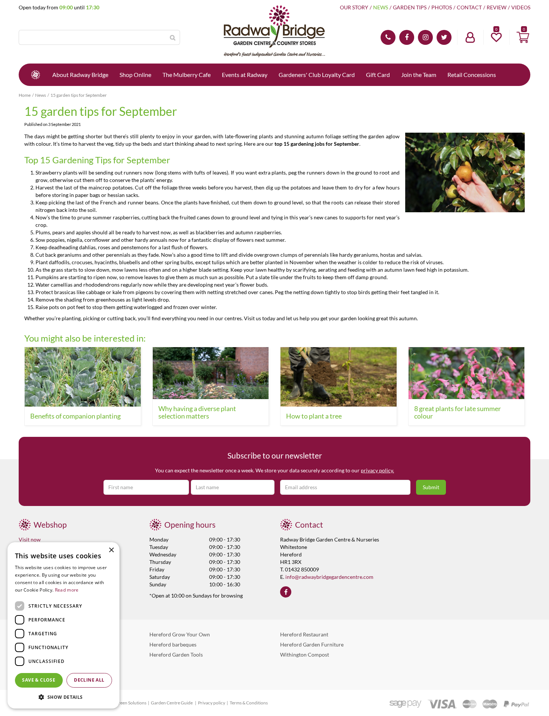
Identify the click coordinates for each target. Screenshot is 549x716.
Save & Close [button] (38, 680)
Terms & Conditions (249, 703)
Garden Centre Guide (172, 703)
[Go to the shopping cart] (523, 37)
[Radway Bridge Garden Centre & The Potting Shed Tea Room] (274, 32)
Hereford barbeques (172, 644)
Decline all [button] (89, 680)
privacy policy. (377, 470)
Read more (67, 590)
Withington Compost (304, 654)
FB (406, 37)
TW (444, 37)
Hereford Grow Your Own (179, 634)
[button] (63, 696)
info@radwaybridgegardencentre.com (329, 577)
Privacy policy (211, 703)
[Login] (470, 37)
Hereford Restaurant (304, 634)
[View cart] (522, 37)
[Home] (35, 75)
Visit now (30, 539)
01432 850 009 (388, 37)
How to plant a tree (314, 416)
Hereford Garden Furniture (312, 644)
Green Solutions (130, 703)
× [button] (111, 550)
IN (425, 37)
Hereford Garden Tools (176, 654)
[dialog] (63, 625)
